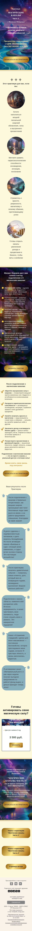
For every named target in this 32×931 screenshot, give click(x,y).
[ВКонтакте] (9, 891)
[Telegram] (14, 891)
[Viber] (16, 891)
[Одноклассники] (11, 891)
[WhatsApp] (19, 891)
